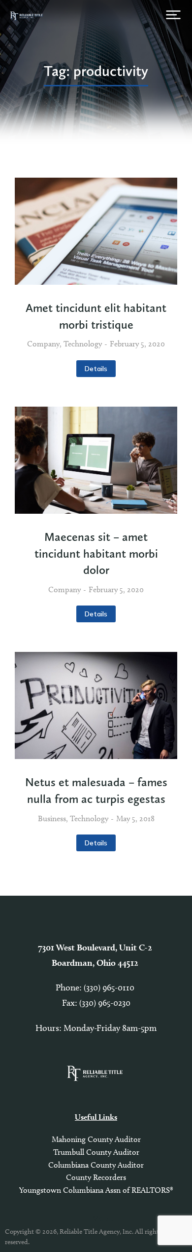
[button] (173, 15)
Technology (83, 343)
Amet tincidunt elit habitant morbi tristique (96, 316)
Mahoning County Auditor (96, 1139)
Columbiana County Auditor (96, 1165)
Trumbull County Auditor (96, 1152)
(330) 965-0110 (110, 987)
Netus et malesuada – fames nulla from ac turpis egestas (96, 790)
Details (96, 368)
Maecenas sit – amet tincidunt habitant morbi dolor (96, 553)
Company (43, 343)
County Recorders (96, 1177)
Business (52, 818)
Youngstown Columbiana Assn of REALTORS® (96, 1190)
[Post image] (96, 231)
